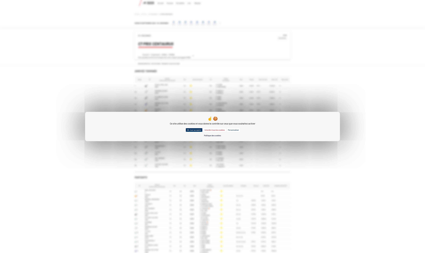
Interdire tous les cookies (215, 130)
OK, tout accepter (194, 130)
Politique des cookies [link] (212, 135)
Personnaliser (233, 130)
